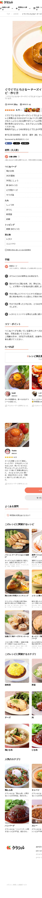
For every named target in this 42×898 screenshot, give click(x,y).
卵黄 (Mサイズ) (12, 229)
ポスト (17, 143)
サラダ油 (10, 195)
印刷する (26, 143)
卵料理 (8, 685)
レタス (9, 239)
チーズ (8, 717)
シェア (9, 143)
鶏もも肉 (9, 790)
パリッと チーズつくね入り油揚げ (17, 556)
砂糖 (8, 219)
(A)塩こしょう (12, 180)
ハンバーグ (10, 826)
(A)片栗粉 (10, 176)
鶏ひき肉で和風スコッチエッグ (16, 595)
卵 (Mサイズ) (11, 185)
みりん (9, 209)
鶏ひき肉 (10, 171)
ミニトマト (11, 244)
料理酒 (9, 214)
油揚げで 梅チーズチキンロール (17, 636)
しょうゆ (10, 205)
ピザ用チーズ (12, 190)
